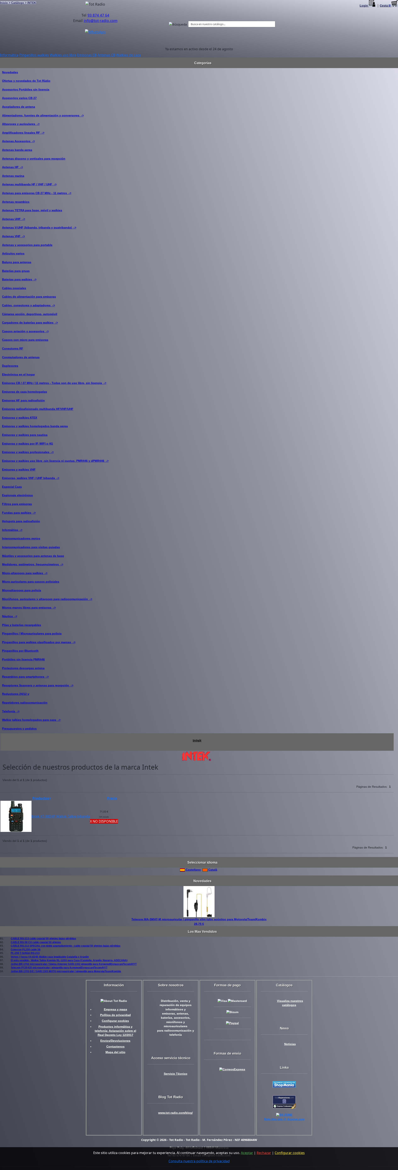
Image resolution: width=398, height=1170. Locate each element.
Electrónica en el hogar (18, 374)
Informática (9, 55)
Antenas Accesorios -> (18, 141)
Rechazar (264, 1152)
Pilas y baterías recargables (21, 625)
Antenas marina (13, 175)
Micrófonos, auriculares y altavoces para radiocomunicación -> (47, 599)
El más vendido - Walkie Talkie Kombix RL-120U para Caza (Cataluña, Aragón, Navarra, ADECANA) (69, 960)
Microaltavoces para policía (21, 590)
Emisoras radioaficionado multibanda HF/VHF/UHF (37, 409)
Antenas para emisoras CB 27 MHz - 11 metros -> (36, 193)
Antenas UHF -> (13, 219)
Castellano (193, 869)
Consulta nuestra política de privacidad (199, 1161)
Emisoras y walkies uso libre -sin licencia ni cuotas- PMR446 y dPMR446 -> (55, 460)
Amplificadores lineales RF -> (23, 132)
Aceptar (247, 1152)
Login (364, 5)
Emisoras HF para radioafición (23, 400)
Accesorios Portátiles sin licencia (25, 89)
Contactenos (115, 1046)
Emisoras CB (87, 55)
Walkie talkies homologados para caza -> (31, 719)
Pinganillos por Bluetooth (20, 650)
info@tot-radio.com (100, 20)
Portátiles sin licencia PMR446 (23, 659)
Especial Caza (12, 486)
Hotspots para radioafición (21, 521)
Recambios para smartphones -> (25, 676)
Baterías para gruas (16, 271)
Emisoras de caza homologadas (24, 391)
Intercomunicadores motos (21, 538)
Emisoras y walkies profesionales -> (28, 452)
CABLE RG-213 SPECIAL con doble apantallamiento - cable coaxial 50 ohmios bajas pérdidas (65, 945)
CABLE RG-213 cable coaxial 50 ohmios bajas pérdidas (43, 938)
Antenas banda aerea (17, 150)
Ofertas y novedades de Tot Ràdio (26, 80)
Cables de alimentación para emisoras (29, 296)
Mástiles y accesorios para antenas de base (33, 555)
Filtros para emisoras (17, 504)
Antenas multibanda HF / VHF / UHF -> (29, 184)
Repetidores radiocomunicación (24, 702)
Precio (112, 798)
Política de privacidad (115, 1015)
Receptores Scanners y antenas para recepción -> (37, 685)
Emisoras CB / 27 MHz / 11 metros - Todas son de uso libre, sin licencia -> (54, 383)
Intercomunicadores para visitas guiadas (31, 547)
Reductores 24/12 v (15, 694)
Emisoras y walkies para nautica (24, 434)
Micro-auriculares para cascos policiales (30, 581)
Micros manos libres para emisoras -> (29, 607)
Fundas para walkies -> (19, 512)
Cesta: (385, 5)
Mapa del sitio (115, 1052)
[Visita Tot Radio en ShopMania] (284, 1084)
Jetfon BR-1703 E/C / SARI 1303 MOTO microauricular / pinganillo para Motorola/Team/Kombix (66, 971)
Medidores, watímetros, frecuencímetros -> (32, 564)
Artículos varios (13, 253)
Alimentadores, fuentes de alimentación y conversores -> (43, 115)
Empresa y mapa (115, 1009)
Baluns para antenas (16, 262)
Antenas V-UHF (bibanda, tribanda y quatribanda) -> (39, 227)
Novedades (10, 72)
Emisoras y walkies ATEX (19, 417)
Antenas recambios (15, 201)
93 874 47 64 (98, 15)
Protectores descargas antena (23, 668)
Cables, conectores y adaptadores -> (28, 305)
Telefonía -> (10, 711)
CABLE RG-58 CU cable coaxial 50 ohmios (36, 942)
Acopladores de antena (18, 106)
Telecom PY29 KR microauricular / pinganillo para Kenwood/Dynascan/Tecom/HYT (59, 967)
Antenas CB (106, 55)
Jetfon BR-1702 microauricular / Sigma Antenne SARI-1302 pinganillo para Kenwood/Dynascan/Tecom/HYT (74, 964)
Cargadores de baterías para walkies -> (30, 322)
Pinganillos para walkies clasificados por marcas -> (38, 642)
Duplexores (10, 365)
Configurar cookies (115, 1020)
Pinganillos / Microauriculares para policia (32, 633)
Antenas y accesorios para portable (27, 245)
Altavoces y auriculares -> (21, 124)
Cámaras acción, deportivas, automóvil (29, 314)
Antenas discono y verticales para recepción (33, 158)
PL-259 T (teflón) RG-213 (25, 953)
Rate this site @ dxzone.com (284, 1119)
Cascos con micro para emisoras (25, 339)
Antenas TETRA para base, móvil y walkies (32, 210)
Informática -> (12, 530)
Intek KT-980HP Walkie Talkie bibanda (61, 816)
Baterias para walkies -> (19, 279)
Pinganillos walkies (34, 55)
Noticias (290, 1044)
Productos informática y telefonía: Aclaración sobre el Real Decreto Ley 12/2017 (115, 1031)
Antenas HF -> (12, 167)
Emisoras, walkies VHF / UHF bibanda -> (30, 478)
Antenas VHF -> (13, 236)
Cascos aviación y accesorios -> (25, 331)
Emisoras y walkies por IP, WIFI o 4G (27, 443)
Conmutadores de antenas (21, 357)
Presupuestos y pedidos (19, 728)
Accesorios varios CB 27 (19, 98)
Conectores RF (12, 348)
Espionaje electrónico (17, 495)
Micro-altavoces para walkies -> (24, 573)
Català (212, 869)
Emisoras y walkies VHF (19, 469)
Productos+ (41, 798)
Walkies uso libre (63, 55)
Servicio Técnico (175, 1073)
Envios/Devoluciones (115, 1040)
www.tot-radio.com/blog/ (175, 1112)
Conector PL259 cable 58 (25, 949)
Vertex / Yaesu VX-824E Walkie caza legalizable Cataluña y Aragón (50, 956)
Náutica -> (9, 616)
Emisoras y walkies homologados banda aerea (35, 426)
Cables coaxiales (14, 288)
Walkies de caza (128, 55)
